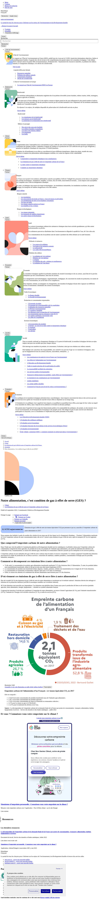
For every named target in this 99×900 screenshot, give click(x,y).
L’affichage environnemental (36, 309)
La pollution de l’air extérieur (42, 256)
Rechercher (5, 16)
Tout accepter (57, 891)
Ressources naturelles (23, 73)
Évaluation (8, 389)
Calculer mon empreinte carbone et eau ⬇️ (49, 718)
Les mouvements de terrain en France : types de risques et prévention (42, 199)
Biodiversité (8, 87)
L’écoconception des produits (37, 324)
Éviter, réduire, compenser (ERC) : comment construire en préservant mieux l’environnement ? (48, 432)
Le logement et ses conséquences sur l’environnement (43, 378)
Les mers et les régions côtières (31, 130)
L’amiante (36, 259)
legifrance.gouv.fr (19, 863)
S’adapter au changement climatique (31, 167)
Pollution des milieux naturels (26, 75)
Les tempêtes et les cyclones (29, 206)
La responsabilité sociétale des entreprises (39, 369)
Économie (8, 265)
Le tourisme (31, 327)
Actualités (8, 31)
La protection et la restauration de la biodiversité (36, 120)
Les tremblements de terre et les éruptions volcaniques (37, 200)
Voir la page (16, 67)
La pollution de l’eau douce (41, 263)
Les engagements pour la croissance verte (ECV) (43, 314)
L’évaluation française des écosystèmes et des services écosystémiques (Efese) (43, 426)
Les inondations (26, 197)
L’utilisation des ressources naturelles (39, 307)
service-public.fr (18, 861)
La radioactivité (37, 248)
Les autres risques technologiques (31, 216)
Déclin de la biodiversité (24, 78)
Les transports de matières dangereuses (32, 214)
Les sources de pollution (40, 244)
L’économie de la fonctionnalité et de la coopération (43, 305)
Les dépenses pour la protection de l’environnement (43, 312)
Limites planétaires (32, 381)
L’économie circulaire (34, 303)
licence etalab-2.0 (50, 897)
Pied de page (8, 7)
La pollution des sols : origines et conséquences (47, 261)
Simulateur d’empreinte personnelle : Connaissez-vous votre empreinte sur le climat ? (34, 804)
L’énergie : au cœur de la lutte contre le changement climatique (47, 325)
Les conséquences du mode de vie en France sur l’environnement (47, 357)
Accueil (7, 441)
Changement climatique (24, 77)
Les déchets (31, 331)
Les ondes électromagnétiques (42, 249)
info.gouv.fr (17, 859)
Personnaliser (33, 891)
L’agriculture (32, 329)
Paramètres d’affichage (11, 33)
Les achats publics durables (35, 384)
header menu (13, 16)
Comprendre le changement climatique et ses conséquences (38, 159)
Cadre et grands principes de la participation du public (43, 366)
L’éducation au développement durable (39, 363)
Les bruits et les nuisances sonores (43, 246)
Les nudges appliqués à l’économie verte (40, 315)
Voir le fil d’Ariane (6, 438)
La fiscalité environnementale (37, 297)
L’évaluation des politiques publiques (31, 420)
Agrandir (24, 687)
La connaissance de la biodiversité (32, 117)
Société (7, 333)
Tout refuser (45, 891)
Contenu (7, 4)
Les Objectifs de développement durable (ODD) (34, 417)
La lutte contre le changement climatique (32, 165)
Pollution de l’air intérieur (40, 258)
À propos (7, 29)
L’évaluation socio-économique (29, 423)
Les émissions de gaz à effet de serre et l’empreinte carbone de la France (42, 162)
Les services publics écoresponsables (38, 372)
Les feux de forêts (26, 202)
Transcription (47, 687)
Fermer (4, 36)
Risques (7, 170)
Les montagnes (26, 132)
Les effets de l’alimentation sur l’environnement (41, 360)
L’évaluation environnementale (29, 429)
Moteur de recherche (11, 6)
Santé (7, 217)
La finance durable (33, 295)
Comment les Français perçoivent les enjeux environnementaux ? (47, 387)
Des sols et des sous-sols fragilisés (32, 127)
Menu (6, 2)
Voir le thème (21, 110)
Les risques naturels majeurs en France (32, 204)
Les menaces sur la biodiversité (31, 119)
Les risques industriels (27, 212)
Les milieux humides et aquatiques (32, 129)
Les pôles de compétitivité (36, 317)
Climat (7, 136)
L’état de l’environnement (12, 49)
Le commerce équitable (35, 310)
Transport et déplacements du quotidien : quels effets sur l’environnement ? (50, 375)
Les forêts (25, 134)
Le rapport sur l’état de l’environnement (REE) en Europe (35, 85)
